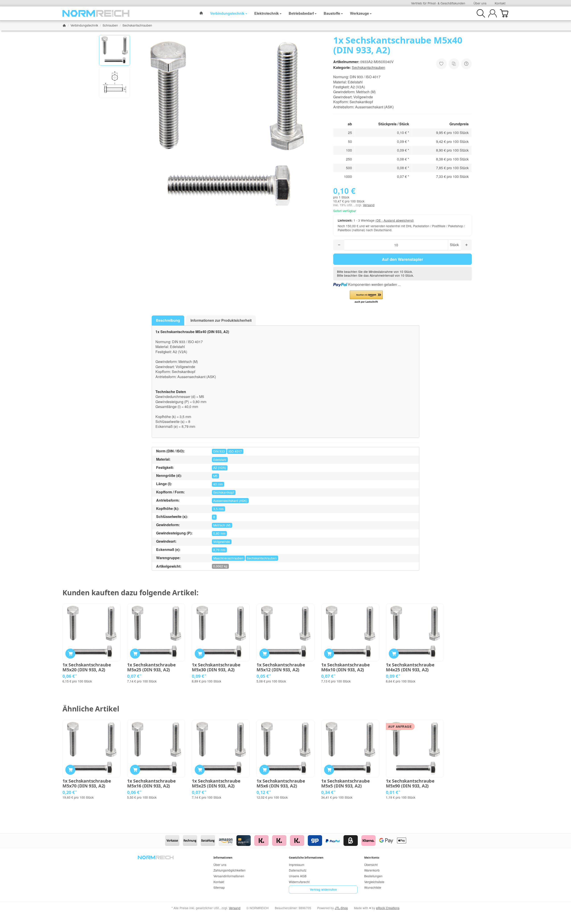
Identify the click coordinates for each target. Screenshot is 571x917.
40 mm (218, 484)
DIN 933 (219, 451)
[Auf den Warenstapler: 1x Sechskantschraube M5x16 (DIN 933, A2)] (135, 770)
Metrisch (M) (222, 525)
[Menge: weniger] (338, 244)
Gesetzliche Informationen (306, 857)
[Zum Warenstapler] (504, 13)
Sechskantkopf (223, 492)
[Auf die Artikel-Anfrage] (441, 63)
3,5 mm (218, 509)
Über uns (480, 3)
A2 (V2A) (219, 467)
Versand (368, 205)
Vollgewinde (221, 541)
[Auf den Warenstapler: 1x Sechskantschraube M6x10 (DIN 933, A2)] (329, 654)
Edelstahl (219, 459)
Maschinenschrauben (228, 558)
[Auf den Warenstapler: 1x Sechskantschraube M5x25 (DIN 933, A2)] (135, 654)
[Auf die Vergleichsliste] (454, 63)
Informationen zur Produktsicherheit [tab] (221, 320)
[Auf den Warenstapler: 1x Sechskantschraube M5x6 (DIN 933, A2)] (264, 770)
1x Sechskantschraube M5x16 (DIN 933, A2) (151, 783)
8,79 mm (219, 550)
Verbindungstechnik (227, 13)
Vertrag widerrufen (323, 889)
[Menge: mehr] (466, 244)
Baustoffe (332, 13)
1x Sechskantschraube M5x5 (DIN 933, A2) (345, 783)
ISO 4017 (235, 451)
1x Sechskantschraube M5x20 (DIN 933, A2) (86, 667)
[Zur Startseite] (95, 13)
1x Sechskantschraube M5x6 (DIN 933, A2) (281, 783)
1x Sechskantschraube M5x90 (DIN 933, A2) (410, 783)
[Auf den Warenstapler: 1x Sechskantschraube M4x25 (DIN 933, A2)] (394, 654)
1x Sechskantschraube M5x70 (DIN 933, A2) (86, 783)
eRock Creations (387, 908)
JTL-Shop (341, 908)
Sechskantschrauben (368, 67)
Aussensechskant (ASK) (230, 500)
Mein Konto (371, 857)
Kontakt (500, 3)
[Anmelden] (492, 13)
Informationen (222, 857)
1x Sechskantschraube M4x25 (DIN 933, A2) (410, 667)
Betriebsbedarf (301, 13)
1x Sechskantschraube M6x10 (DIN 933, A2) (345, 667)
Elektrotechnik (266, 13)
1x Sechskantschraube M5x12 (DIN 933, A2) (281, 667)
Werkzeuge (359, 13)
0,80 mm (219, 533)
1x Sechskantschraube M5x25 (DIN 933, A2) (151, 667)
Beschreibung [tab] (168, 320)
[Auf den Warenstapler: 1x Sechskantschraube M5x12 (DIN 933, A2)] (264, 654)
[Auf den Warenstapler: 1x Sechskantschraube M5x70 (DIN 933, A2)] (70, 770)
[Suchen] (480, 13)
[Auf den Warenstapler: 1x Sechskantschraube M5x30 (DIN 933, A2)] (200, 654)
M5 (215, 476)
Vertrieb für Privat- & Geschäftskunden (438, 3)
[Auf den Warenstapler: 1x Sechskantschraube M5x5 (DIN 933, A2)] (329, 770)
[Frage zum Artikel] (466, 63)
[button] (114, 50)
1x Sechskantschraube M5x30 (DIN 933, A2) (216, 667)
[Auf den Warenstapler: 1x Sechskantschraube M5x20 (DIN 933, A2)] (70, 654)
